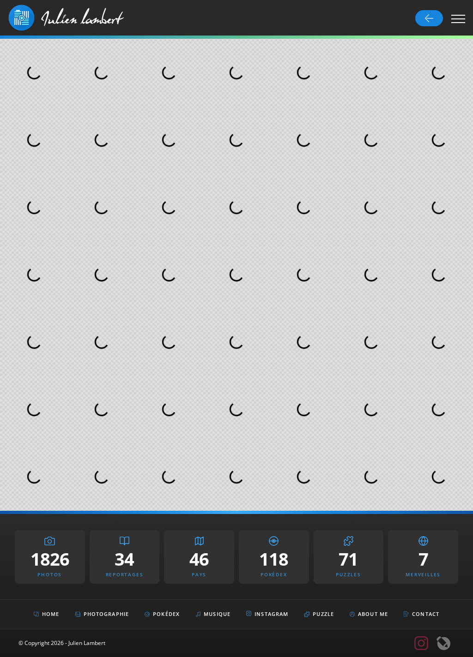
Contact (425, 613)
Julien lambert (82, 17)
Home (50, 613)
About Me (373, 613)
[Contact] (443, 643)
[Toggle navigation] (458, 18)
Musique (217, 613)
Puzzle (323, 613)
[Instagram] (421, 643)
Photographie (106, 613)
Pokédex (166, 613)
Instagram (271, 613)
